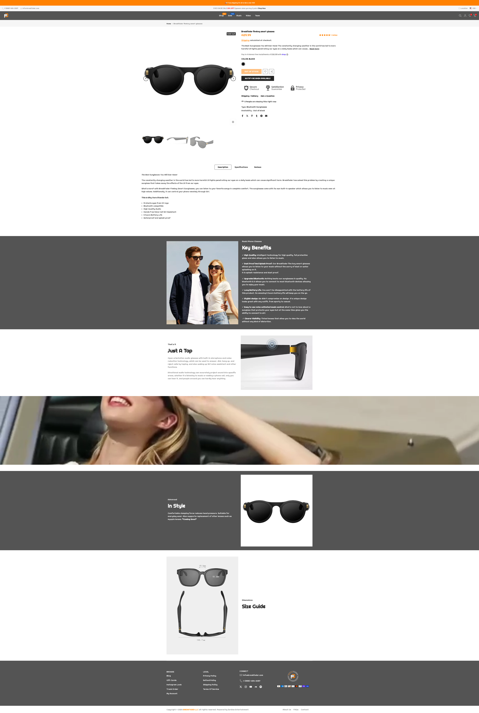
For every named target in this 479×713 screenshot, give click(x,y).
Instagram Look (174, 684)
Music (238, 15)
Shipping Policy (210, 684)
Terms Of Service (211, 689)
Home (169, 23)
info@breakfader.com (31, 8)
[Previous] (145, 78)
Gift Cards (172, 680)
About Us (287, 710)
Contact (305, 710)
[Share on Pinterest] (252, 116)
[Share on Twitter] (247, 116)
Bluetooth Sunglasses (257, 107)
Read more (314, 49)
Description (223, 167)
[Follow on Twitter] (241, 687)
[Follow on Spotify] (260, 687)
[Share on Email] (266, 116)
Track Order (172, 689)
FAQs (296, 710)
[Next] (233, 78)
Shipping (245, 40)
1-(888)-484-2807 (11, 8)
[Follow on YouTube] (250, 687)
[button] (325, 35)
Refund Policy (209, 680)
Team (257, 15)
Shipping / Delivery (249, 96)
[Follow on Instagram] (245, 687)
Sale (231, 15)
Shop (222, 15)
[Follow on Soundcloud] (255, 687)
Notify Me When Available (257, 78)
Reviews (257, 167)
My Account (172, 693)
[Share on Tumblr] (257, 116)
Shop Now (262, 8)
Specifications (241, 167)
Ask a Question (268, 96)
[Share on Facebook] (242, 116)
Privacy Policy (209, 676)
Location (464, 8)
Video (248, 15)
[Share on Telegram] (261, 116)
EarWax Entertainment (238, 710)
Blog (169, 676)
